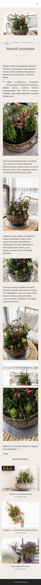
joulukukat (15, 42)
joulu (6, 42)
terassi (7, 44)
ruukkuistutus (27, 42)
